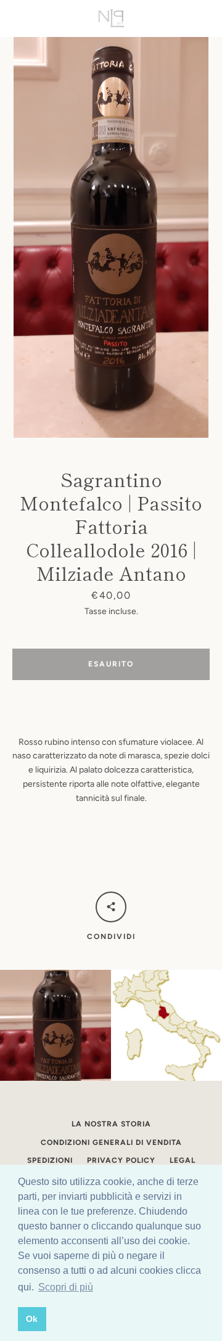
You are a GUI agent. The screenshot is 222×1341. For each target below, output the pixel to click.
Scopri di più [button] (65, 1287)
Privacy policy (121, 1160)
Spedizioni (50, 1160)
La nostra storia (111, 1124)
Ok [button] (32, 1319)
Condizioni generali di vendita (111, 1142)
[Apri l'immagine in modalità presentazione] (111, 237)
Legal (182, 1160)
